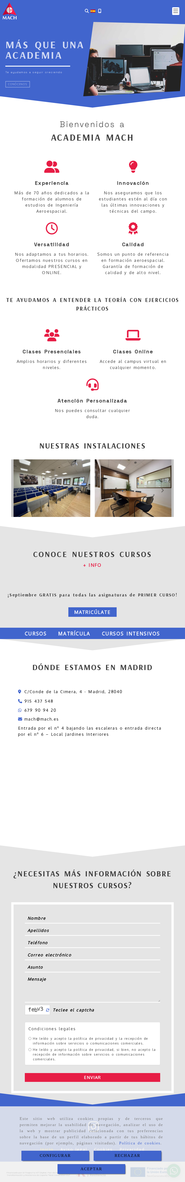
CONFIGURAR (55, 1155)
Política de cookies (140, 1143)
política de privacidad (93, 1038)
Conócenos (17, 84)
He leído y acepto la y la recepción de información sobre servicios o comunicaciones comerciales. (90, 1041)
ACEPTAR (91, 1169)
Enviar (92, 1077)
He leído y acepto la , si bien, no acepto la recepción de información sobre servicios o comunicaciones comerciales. (94, 1054)
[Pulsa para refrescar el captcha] (47, 1010)
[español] (92, 10)
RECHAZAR (127, 1155)
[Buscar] (86, 11)
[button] (175, 11)
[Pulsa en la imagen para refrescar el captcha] (36, 1010)
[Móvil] (100, 11)
